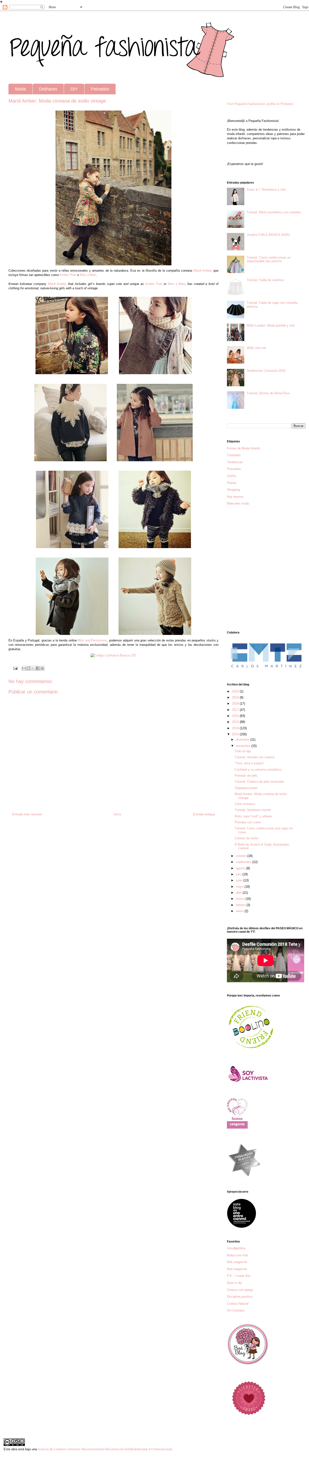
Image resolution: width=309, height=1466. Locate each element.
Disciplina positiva (239, 1296)
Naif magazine (237, 1269)
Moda (20, 89)
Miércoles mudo (238, 503)
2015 (236, 722)
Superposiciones (246, 788)
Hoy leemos (235, 497)
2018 (236, 703)
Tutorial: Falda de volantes (265, 280)
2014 (236, 728)
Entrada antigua (204, 814)
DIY (74, 89)
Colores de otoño (246, 838)
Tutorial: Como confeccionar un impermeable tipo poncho (268, 259)
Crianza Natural (237, 1303)
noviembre (243, 746)
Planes (232, 483)
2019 (236, 697)
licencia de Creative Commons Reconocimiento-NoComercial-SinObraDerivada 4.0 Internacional (105, 1449)
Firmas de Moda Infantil (243, 448)
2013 (236, 734)
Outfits (231, 476)
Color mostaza (245, 804)
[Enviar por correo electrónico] (23, 668)
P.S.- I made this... (240, 1276)
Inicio (117, 814)
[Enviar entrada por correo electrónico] (15, 668)
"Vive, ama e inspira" (249, 763)
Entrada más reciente (27, 814)
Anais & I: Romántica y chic (266, 189)
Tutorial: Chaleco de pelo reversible (259, 781)
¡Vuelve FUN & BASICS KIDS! (268, 235)
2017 (236, 710)
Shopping (233, 489)
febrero (241, 905)
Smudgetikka (236, 1248)
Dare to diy (234, 1283)
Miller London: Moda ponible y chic (271, 325)
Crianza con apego (240, 1290)
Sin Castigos (236, 1310)
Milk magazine (237, 1262)
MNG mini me (256, 348)
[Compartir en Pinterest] (42, 668)
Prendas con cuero (248, 822)
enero (240, 911)
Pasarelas (234, 469)
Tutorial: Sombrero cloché (253, 810)
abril (239, 892)
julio (239, 874)
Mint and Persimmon (92, 640)
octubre (241, 856)
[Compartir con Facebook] (37, 668)
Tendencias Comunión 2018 (266, 370)
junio (239, 880)
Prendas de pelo (246, 775)
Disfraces (48, 89)
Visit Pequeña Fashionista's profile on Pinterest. (260, 104)
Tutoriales (234, 455)
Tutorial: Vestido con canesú (254, 757)
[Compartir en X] (33, 668)
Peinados (100, 89)
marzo (241, 898)
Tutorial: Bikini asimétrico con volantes (274, 212)
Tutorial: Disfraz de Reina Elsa (268, 393)
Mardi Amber (57, 284)
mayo (240, 886)
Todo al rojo (243, 751)
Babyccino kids (237, 1255)
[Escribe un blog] (28, 668)
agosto (241, 868)
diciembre (243, 739)
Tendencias (235, 462)
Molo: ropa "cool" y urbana (253, 816)
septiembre (244, 862)
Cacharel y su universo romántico (258, 769)
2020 (236, 691)
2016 (236, 716)
